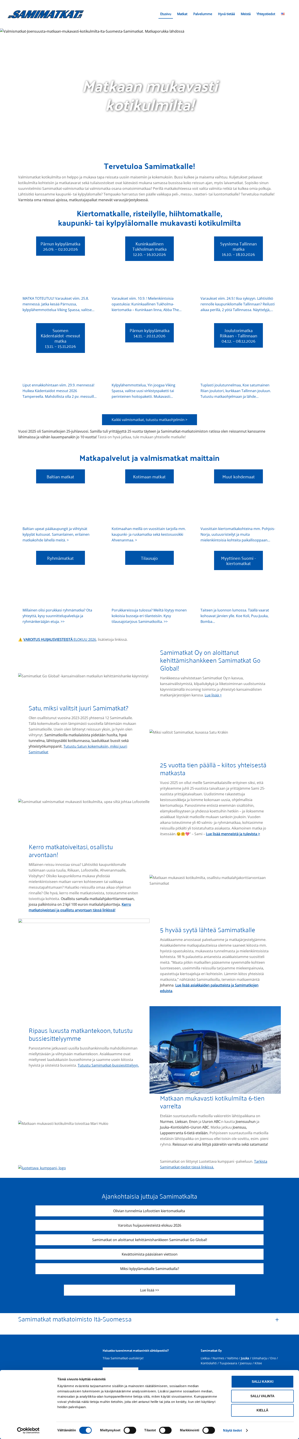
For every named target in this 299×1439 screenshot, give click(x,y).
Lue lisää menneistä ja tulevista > (233, 833)
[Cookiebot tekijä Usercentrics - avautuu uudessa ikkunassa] (28, 1430)
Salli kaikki (262, 1381)
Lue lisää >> (149, 1290)
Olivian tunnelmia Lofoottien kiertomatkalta (149, 1210)
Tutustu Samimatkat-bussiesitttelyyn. (108, 1065)
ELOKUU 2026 (59, 639)
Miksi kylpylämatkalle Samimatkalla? (149, 1268)
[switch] (130, 1430)
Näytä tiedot (232, 1430)
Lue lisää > (213, 695)
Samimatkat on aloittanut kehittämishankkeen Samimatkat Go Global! (149, 1239)
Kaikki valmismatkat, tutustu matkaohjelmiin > (149, 419)
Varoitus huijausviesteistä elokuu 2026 (149, 1225)
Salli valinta (262, 1396)
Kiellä (262, 1410)
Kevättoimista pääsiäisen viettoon (150, 1254)
